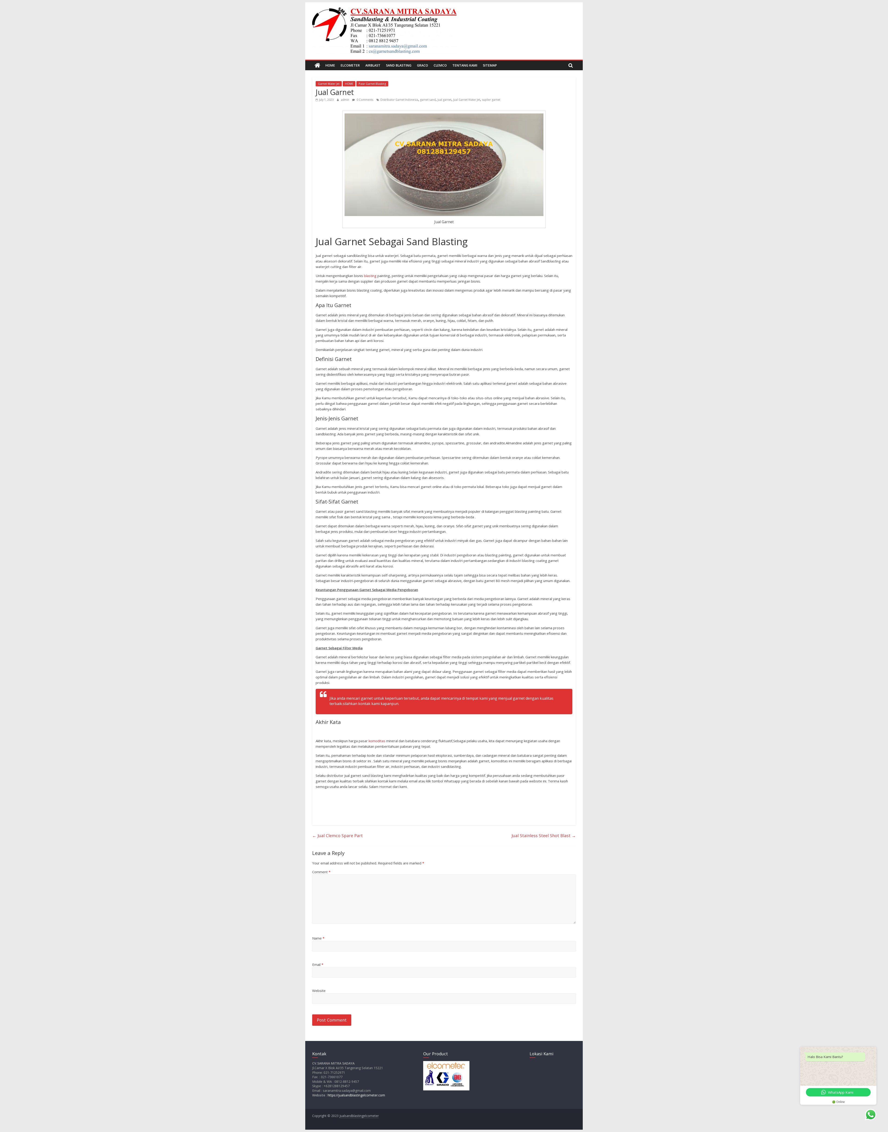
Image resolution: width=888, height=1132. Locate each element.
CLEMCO (440, 65)
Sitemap (490, 65)
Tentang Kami (464, 65)
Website (319, 990)
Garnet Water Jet (328, 84)
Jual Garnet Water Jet (466, 100)
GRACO (422, 65)
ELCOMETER (350, 65)
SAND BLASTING (398, 65)
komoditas (376, 740)
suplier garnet (491, 100)
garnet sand (428, 100)
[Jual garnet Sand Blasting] (317, 65)
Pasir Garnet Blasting (372, 84)
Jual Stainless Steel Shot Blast (544, 835)
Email (317, 964)
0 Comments (364, 100)
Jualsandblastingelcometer (359, 1116)
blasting (370, 275)
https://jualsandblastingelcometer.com (356, 1095)
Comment (321, 872)
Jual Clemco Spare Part (337, 835)
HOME (330, 65)
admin (345, 100)
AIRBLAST (372, 65)
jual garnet (444, 100)
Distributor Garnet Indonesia (399, 100)
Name (318, 938)
